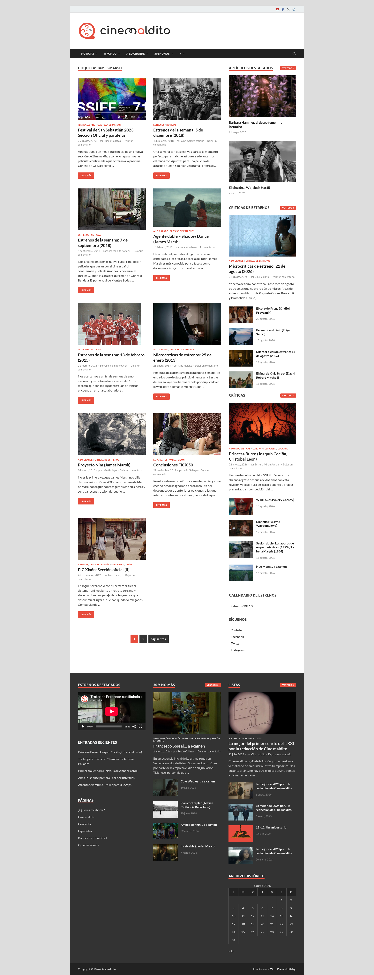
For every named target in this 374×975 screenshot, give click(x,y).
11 (243, 916)
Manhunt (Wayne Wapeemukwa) (268, 523)
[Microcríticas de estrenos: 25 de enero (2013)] (187, 324)
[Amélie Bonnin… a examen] (165, 825)
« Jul (231, 951)
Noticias (87, 53)
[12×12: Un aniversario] (240, 827)
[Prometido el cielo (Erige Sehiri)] (241, 330)
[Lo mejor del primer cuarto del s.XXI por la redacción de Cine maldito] (262, 694)
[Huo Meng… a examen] (241, 567)
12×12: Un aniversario (271, 827)
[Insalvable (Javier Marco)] (165, 846)
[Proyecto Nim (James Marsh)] (112, 434)
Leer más (84, 174)
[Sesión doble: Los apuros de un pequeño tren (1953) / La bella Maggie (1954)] (241, 543)
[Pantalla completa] (140, 726)
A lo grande (135, 53)
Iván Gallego (110, 470)
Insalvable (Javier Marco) (198, 846)
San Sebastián (112, 124)
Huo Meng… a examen (271, 566)
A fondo (110, 53)
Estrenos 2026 (240, 606)
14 (272, 916)
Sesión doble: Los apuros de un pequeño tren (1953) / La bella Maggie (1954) (275, 547)
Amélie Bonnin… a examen (199, 824)
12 (252, 916)
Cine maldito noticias (192, 140)
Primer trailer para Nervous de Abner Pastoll (108, 771)
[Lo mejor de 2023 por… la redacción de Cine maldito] (240, 849)
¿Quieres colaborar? (91, 810)
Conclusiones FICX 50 (173, 464)
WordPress (277, 969)
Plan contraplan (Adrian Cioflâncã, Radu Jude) (197, 805)
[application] (112, 711)
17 (233, 924)
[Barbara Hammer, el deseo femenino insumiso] (262, 96)
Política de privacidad (92, 838)
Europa (256, 448)
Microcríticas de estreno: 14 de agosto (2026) (275, 354)
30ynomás (162, 53)
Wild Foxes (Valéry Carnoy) (275, 500)
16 (291, 916)
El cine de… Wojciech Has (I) (249, 188)
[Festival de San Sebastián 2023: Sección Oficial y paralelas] (112, 99)
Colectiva (246, 738)
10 (233, 916)
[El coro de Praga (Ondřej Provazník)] (241, 309)
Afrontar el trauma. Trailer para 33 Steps (104, 785)
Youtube (236, 630)
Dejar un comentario (206, 365)
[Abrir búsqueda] (294, 53)
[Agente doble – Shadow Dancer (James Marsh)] (187, 207)
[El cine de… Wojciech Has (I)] (262, 161)
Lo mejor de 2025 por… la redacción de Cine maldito (274, 786)
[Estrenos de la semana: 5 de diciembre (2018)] (187, 99)
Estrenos (158, 124)
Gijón (181, 459)
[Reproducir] (83, 726)
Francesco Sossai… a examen (179, 745)
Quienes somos (88, 845)
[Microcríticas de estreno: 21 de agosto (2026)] (262, 237)
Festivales (84, 124)
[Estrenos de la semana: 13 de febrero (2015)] (112, 324)
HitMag (290, 969)
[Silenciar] (134, 726)
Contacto (84, 824)
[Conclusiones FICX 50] (187, 434)
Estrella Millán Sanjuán (267, 464)
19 (252, 924)
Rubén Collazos (112, 140)
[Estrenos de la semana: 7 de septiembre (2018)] (112, 209)
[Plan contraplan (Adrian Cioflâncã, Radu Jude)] (165, 803)
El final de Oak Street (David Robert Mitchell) (275, 375)
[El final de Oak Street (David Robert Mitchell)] (241, 374)
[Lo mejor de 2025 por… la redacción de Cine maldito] (240, 784)
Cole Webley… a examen (198, 781)
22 (281, 924)
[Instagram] (293, 9)
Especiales (85, 831)
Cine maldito (185, 365)
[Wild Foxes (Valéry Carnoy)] (241, 500)
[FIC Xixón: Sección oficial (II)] (112, 539)
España (157, 459)
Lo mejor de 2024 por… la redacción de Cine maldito (274, 808)
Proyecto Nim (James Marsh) (104, 464)
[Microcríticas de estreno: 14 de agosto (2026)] (241, 352)
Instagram (237, 650)
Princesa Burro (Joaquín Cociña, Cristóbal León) (110, 752)
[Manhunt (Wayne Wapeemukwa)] (241, 522)
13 (262, 916)
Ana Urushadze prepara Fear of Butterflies (106, 778)
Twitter (236, 643)
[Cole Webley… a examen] (165, 781)
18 (243, 924)
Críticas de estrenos (182, 231)
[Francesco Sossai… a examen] (187, 694)
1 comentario (207, 247)
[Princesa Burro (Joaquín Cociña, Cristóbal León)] (262, 424)
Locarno (283, 448)
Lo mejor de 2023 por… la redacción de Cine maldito (274, 851)
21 (272, 924)
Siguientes (158, 639)
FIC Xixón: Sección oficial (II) (104, 569)
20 (262, 924)
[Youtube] (277, 9)
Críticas (94, 564)
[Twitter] (288, 9)
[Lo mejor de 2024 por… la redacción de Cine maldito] (240, 806)
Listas (258, 738)
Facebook (237, 636)
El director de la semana (194, 738)
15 (281, 916)
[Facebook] (282, 9)
